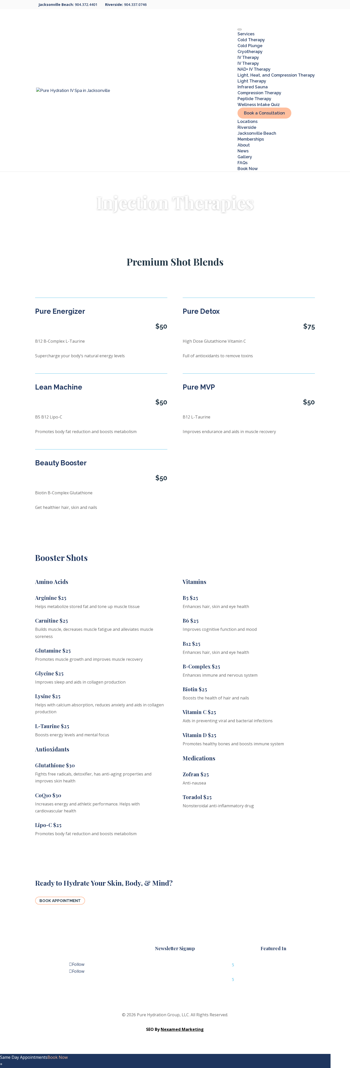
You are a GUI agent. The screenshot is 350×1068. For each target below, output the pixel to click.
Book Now (248, 168)
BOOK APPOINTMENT (60, 900)
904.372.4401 (86, 4)
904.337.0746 (136, 4)
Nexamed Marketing (182, 1029)
